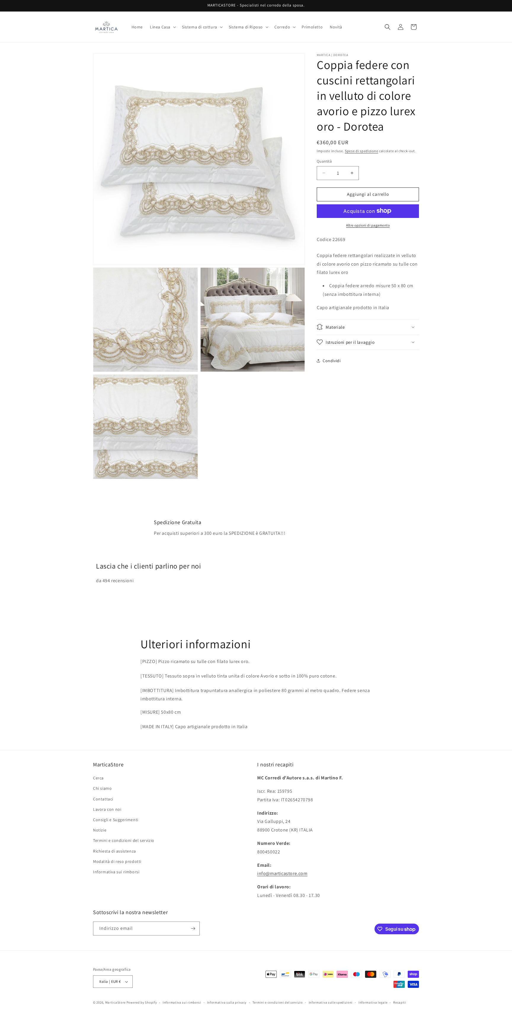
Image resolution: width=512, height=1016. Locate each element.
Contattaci (103, 799)
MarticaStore (115, 1002)
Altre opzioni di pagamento (368, 225)
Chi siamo (102, 788)
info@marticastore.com (282, 873)
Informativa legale (373, 1002)
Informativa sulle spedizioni (331, 1002)
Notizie (99, 830)
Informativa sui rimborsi (116, 871)
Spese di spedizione (361, 151)
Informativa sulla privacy (227, 1002)
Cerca (98, 778)
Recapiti (399, 1002)
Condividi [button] (331, 360)
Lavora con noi (107, 809)
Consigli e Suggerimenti (115, 819)
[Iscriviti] (192, 928)
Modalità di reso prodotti (117, 861)
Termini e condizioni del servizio (123, 840)
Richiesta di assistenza (114, 851)
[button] (162, 27)
